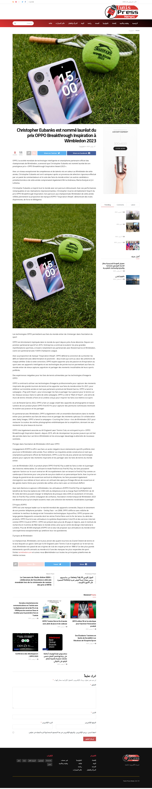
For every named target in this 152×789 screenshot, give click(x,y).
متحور (49, 764)
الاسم (93, 712)
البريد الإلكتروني (47, 722)
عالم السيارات (60, 23)
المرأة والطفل (72, 23)
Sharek (48, 760)
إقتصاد (114, 23)
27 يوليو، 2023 (91, 146)
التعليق (93, 685)
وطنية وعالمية (124, 23)
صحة (24, 760)
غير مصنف (64, 760)
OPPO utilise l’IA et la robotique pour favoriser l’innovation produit (84, 623)
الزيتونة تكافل (32, 760)
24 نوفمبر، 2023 (90, 643)
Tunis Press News (128, 781)
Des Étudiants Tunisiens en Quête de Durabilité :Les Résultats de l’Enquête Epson (85, 638)
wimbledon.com (25, 552)
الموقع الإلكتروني (90, 722)
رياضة (90, 23)
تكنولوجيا (105, 23)
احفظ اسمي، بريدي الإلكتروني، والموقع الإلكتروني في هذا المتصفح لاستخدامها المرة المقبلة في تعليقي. (62, 732)
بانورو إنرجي (119, 276)
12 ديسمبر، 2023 (90, 629)
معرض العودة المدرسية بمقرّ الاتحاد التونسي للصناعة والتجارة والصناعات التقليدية (113, 266)
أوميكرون (41, 760)
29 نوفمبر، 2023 (32, 618)
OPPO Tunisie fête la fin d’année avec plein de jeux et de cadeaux (54, 622)
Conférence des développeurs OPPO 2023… (26, 655)
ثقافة (50, 23)
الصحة (97, 23)
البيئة (82, 23)
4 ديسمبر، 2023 (61, 626)
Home (137, 30)
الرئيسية (135, 23)
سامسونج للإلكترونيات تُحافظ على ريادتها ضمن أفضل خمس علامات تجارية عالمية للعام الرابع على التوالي (55, 657)
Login (31, 2)
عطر (19, 760)
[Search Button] (14, 23)
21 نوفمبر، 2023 (61, 664)
